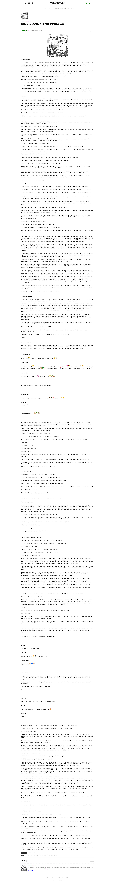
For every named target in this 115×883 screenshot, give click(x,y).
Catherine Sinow (26, 30)
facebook (30, 3)
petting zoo (50, 855)
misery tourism (57, 2)
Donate (66, 8)
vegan (55, 855)
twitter (26, 3)
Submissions (58, 8)
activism (27, 855)
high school (36, 855)
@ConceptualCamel (48, 868)
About (51, 8)
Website (31, 870)
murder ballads (43, 855)
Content (43, 8)
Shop (71, 8)
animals (31, 855)
